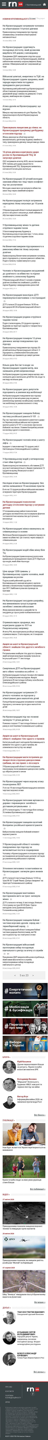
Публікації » (9, 1120)
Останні (32, 18)
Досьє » (7, 1308)
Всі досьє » (39, 1372)
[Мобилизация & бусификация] (25, 1016)
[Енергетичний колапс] (25, 998)
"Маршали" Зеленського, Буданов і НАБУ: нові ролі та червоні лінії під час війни (29, 1084)
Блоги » (6, 1057)
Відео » (6, 1194)
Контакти (9, 1391)
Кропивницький (34, 5)
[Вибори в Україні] (25, 1051)
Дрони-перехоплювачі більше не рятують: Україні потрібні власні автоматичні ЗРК (30, 1067)
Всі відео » (39, 1302)
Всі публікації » (37, 1189)
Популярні (41, 18)
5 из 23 (24, 975)
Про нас (8, 1387)
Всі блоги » (39, 1115)
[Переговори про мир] (25, 1034)
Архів (7, 1402)
